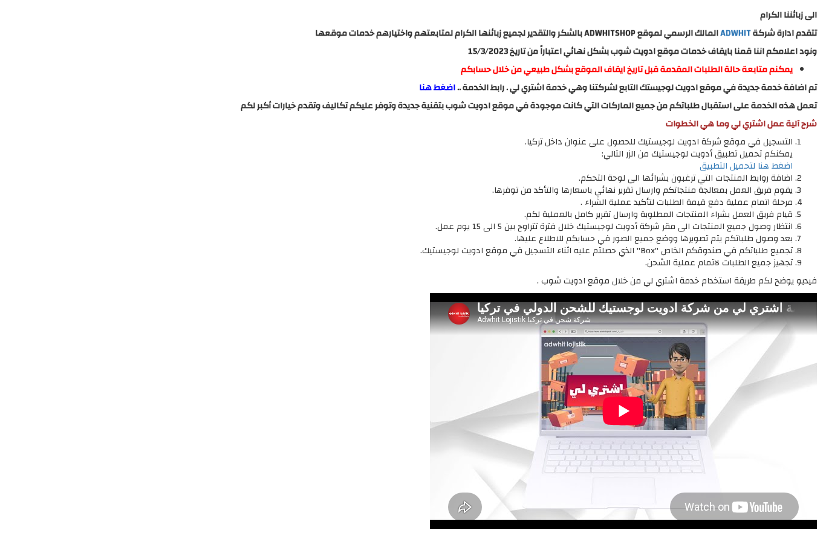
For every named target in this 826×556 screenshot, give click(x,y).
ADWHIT (735, 33)
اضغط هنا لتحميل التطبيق (746, 166)
